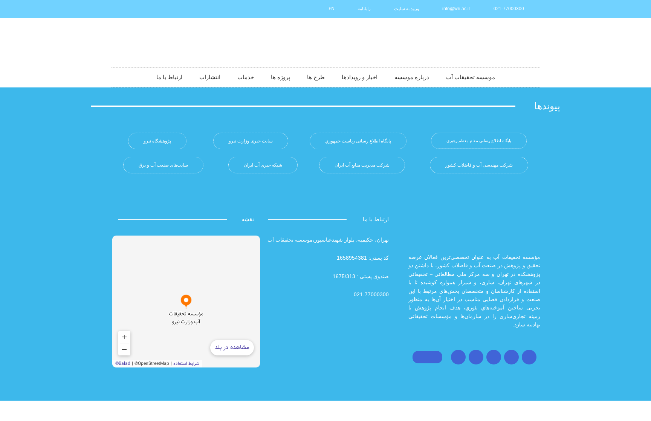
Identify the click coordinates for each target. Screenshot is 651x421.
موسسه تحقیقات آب (470, 77)
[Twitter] (511, 357)
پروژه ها (280, 77)
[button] (479, 141)
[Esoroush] (133, 9)
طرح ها (316, 77)
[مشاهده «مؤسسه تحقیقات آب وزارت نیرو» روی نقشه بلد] (186, 301)
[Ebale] (121, 9)
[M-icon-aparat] (171, 9)
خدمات (245, 77)
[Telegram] (493, 357)
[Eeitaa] (146, 9)
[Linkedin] (158, 9)
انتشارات (209, 77)
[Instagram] (529, 357)
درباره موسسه (411, 77)
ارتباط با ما (169, 77)
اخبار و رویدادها (359, 77)
